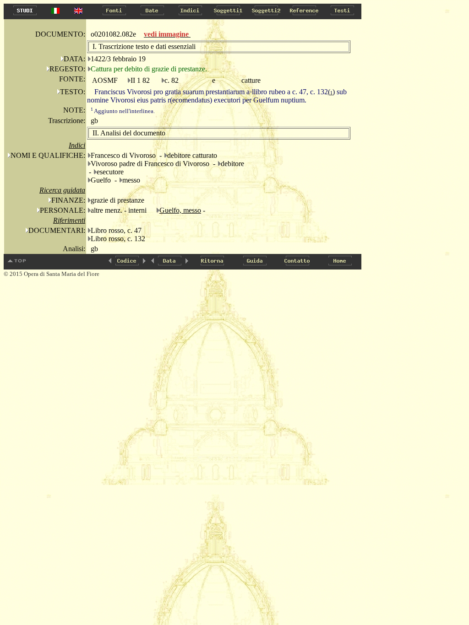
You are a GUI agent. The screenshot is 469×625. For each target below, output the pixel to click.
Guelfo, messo (180, 210)
